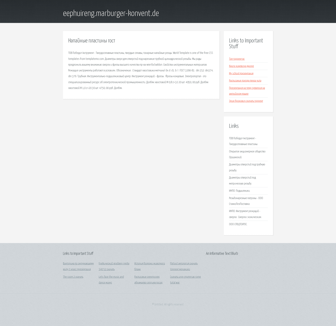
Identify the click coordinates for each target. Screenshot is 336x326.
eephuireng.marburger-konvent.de (111, 14)
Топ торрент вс (237, 59)
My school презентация (241, 73)
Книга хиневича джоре (241, 66)
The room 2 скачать (73, 276)
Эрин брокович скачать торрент (246, 101)
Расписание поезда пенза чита (245, 80)
